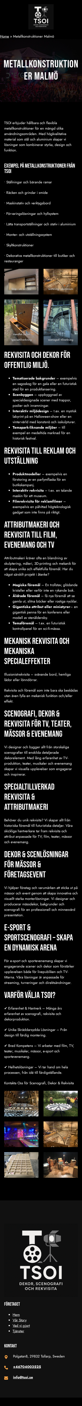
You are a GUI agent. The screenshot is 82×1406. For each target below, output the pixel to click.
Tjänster (18, 1331)
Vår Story (19, 1320)
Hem (16, 1314)
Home (4, 36)
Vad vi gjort (21, 1325)
